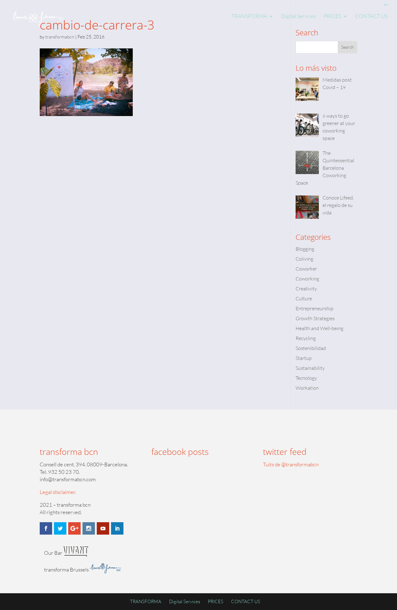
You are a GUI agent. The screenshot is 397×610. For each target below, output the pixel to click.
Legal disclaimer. (58, 492)
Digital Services (298, 16)
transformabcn (59, 37)
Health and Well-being (319, 328)
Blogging (305, 249)
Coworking (307, 279)
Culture (304, 298)
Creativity (306, 288)
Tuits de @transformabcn (291, 464)
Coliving (304, 259)
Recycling (306, 338)
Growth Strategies (315, 318)
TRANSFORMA (249, 16)
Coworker (306, 269)
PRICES (332, 16)
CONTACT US (371, 16)
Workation (307, 388)
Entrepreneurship (314, 308)
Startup (304, 358)
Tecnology (306, 378)
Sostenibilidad (311, 348)
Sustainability (310, 368)
